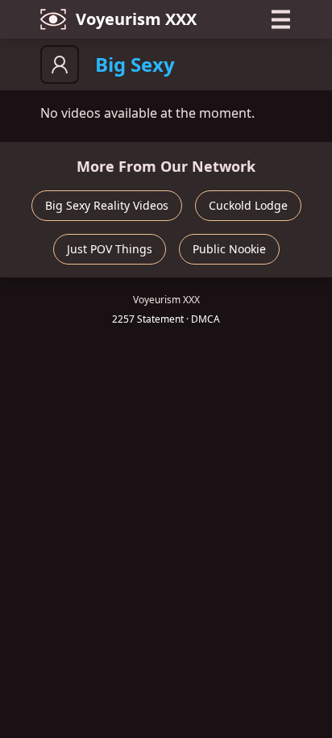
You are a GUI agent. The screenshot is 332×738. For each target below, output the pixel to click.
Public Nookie (229, 248)
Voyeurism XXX (136, 19)
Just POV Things (109, 248)
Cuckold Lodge (248, 205)
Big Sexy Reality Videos (106, 205)
